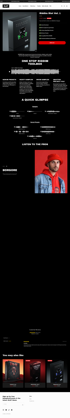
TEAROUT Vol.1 (13, 384)
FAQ (50, 6)
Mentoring (32, 6)
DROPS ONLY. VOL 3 (35, 384)
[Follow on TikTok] (9, 410)
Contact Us (31, 401)
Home (20, 6)
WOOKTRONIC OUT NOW (8, 1)
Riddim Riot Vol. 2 (57, 384)
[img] (26, 341)
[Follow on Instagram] (3, 410)
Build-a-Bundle (45, 6)
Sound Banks (25, 6)
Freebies (39, 6)
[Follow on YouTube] (6, 410)
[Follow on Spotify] (11, 410)
